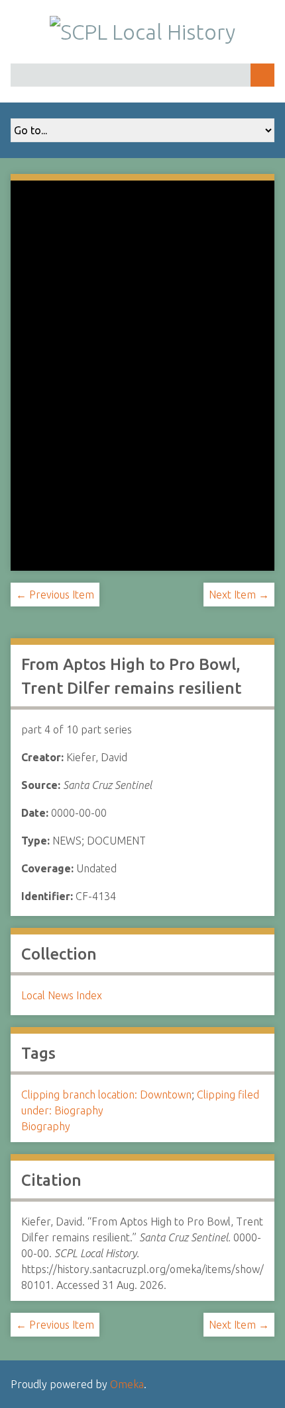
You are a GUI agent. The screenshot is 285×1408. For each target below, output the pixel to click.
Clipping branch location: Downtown (106, 1094)
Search (262, 75)
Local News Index (61, 995)
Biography (45, 1126)
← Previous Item (55, 594)
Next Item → (239, 594)
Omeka (127, 1384)
